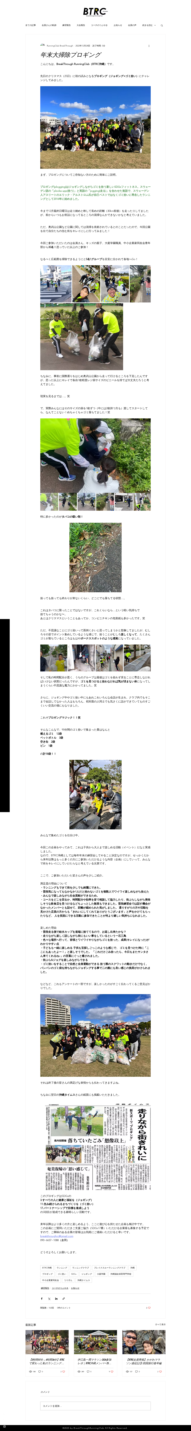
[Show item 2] (68, 502)
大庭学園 (101, 1274)
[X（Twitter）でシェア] (49, 1298)
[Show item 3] (87, 502)
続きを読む (147, 25)
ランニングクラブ (80, 1267)
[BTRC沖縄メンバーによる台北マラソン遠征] (47, 1342)
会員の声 (132, 25)
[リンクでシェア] (63, 1298)
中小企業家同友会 (50, 1280)
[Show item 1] (49, 502)
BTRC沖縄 (47, 1267)
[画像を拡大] (55, 283)
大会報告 (81, 25)
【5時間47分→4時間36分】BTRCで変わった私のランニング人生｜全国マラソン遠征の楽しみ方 (46, 1361)
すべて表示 (160, 1324)
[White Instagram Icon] (4, 1426)
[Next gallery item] (147, 456)
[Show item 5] (124, 502)
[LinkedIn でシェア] (56, 1298)
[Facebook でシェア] (41, 1298)
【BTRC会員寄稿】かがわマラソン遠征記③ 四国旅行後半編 (143, 1361)
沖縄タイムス (83, 1280)
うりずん (68, 1280)
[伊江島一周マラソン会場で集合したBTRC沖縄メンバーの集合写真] (95, 1342)
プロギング (47, 1274)
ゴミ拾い (62, 1274)
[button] (5, 4)
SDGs (73, 1274)
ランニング (62, 1267)
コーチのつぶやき (99, 25)
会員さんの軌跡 (49, 25)
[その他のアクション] (149, 45)
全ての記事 (30, 25)
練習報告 (66, 25)
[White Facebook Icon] (4, 1414)
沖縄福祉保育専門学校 (120, 1274)
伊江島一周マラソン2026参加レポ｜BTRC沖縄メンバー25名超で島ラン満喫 (94, 1361)
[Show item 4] (105, 502)
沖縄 (132, 1267)
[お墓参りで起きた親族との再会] (143, 1342)
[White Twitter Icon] (4, 1420)
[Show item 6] (142, 502)
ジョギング (86, 1274)
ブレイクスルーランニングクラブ (109, 1267)
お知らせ (118, 25)
